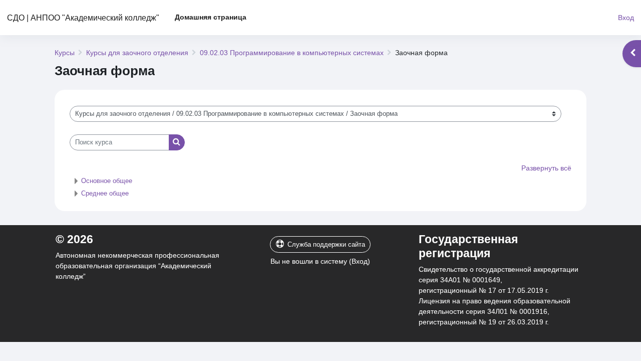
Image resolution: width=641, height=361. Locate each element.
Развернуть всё (546, 168)
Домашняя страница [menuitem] (210, 17)
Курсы (65, 53)
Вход (626, 18)
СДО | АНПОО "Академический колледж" (83, 17)
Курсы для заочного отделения (137, 53)
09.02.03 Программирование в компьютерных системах (292, 53)
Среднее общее (105, 193)
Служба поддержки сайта (326, 244)
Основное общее (106, 181)
